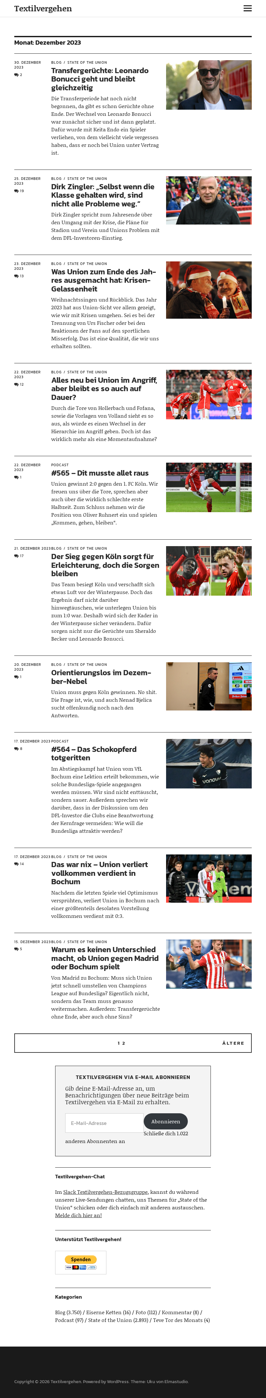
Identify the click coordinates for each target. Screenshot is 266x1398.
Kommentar (177, 1312)
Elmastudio (176, 1381)
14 (22, 863)
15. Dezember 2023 (32, 941)
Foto (141, 1312)
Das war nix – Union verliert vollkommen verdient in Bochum (99, 873)
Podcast (60, 465)
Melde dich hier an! (78, 1215)
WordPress (118, 1381)
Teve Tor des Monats (178, 1320)
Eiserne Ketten (104, 1312)
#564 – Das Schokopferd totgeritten (94, 753)
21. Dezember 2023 (32, 548)
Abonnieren (165, 1121)
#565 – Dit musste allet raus (100, 473)
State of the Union (87, 62)
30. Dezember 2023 (27, 65)
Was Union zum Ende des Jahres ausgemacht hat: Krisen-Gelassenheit (103, 280)
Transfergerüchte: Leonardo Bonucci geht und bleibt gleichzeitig (100, 79)
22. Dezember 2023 (27, 374)
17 (22, 555)
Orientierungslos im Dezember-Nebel (101, 677)
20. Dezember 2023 (27, 667)
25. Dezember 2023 (27, 181)
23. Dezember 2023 (27, 266)
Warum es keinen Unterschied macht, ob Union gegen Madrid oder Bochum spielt (105, 958)
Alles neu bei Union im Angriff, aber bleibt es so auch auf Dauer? (104, 388)
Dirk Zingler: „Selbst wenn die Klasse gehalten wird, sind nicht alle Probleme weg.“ (102, 195)
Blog (56, 62)
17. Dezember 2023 (32, 741)
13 (22, 276)
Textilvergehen (43, 8)
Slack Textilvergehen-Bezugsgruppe (105, 1191)
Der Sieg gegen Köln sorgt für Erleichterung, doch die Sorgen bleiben (105, 565)
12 (22, 384)
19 (22, 190)
